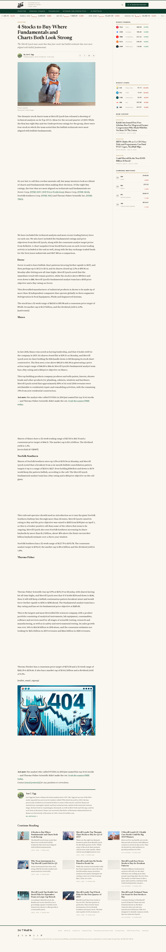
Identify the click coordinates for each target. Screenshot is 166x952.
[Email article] (89, 55)
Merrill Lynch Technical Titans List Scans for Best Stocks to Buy (134, 894)
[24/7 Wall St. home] (20, 5)
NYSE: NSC (47, 195)
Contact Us (76, 930)
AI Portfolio (96, 11)
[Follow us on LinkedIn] (26, 935)
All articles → (32, 816)
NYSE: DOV (36, 192)
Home (60, 930)
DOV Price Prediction (52, 192)
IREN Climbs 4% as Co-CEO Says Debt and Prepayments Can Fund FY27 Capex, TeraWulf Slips (131, 144)
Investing (22, 11)
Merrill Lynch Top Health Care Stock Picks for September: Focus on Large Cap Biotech (44, 894)
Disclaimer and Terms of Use (103, 930)
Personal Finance (37, 11)
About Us (67, 930)
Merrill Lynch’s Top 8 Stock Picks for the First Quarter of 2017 (88, 894)
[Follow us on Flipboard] (42, 935)
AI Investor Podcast (138, 5)
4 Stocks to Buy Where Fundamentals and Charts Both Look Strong (44, 834)
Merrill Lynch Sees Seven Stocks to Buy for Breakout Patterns (133, 863)
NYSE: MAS (83, 192)
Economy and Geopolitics (74, 11)
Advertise (145, 930)
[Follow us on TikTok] (38, 935)
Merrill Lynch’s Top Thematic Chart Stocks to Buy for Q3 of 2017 (89, 834)
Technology (54, 11)
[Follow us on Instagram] (34, 935)
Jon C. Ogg (30, 54)
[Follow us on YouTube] (30, 935)
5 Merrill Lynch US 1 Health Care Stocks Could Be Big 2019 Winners (133, 834)
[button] (122, 4)
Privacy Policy (119, 930)
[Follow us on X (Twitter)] (22, 935)
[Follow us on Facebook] (19, 935)
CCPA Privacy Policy (133, 930)
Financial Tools (87, 930)
